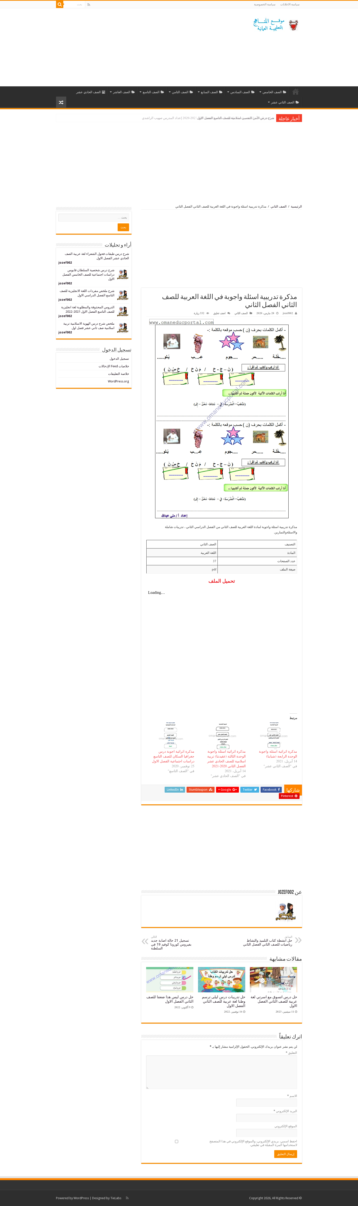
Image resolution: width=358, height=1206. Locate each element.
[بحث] (59, 4)
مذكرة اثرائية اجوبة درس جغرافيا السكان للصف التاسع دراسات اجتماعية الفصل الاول (173, 756)
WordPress (81, 1198)
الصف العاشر (121, 92)
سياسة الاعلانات (290, 4)
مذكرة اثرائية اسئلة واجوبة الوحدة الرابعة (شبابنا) (278, 753)
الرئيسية (295, 91)
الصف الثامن (180, 92)
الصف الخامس (272, 92)
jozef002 (288, 313)
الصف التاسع (151, 92)
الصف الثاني (279, 206)
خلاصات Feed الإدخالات (114, 366)
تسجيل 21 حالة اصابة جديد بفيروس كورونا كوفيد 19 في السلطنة (171, 942)
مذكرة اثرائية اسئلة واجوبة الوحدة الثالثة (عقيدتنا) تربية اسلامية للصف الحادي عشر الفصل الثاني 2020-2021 (226, 758)
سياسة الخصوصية (264, 4)
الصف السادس (240, 92)
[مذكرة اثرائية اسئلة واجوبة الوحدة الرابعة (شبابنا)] (274, 735)
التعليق (291, 1053)
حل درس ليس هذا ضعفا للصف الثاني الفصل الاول (169, 999)
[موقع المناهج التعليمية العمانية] (275, 24)
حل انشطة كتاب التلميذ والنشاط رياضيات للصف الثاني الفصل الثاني (267, 940)
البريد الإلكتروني (285, 1111)
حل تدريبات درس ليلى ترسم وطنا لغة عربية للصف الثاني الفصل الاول (223, 1001)
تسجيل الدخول (119, 358)
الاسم (292, 1096)
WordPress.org (118, 381)
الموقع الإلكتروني (285, 1126)
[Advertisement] (148, 47)
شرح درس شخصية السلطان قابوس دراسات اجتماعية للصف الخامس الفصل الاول (88, 274)
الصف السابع (209, 92)
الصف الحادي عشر (88, 92)
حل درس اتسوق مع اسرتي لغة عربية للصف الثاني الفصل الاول (274, 1001)
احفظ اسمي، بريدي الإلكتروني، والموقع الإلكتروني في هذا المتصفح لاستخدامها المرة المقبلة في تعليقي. (253, 1143)
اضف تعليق (219, 313)
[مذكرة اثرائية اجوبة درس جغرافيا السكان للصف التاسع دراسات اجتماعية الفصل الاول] (171, 735)
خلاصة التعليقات (118, 374)
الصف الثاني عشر (282, 102)
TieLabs (115, 1198)
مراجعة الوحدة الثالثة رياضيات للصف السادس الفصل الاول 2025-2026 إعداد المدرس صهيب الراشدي (208, 118)
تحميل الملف (221, 580)
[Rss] (89, 5)
